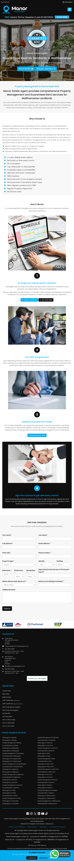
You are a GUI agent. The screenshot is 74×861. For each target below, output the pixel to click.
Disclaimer (43, 827)
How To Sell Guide (8, 723)
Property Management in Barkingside (13, 753)
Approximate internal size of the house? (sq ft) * (53, 570)
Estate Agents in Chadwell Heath (11, 758)
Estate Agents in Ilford (44, 753)
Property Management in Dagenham (13, 774)
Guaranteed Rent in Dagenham (11, 777)
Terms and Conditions (17, 827)
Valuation (68, 2)
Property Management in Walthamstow (49, 801)
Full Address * (7, 543)
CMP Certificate (11, 700)
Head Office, (9, 638)
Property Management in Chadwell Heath (14, 764)
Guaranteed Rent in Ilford (45, 761)
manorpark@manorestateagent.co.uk (17, 646)
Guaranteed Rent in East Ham (10, 788)
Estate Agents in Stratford (45, 785)
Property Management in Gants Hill (48, 748)
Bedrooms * (6, 570)
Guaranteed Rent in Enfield (10, 795)
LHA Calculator (7, 717)
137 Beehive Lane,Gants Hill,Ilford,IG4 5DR (10, 661)
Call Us (6, 2)
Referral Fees (6, 697)
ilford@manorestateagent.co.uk (15, 666)
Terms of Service (57, 848)
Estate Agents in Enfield (9, 790)
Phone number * (44, 553)
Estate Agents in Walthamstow (46, 795)
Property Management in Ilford (46, 758)
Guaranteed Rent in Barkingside (11, 756)
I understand (32, 858)
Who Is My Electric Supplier (11, 707)
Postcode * (6, 553)
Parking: (60, 561)
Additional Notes (8, 590)
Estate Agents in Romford (45, 774)
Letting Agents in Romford (45, 777)
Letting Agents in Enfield (9, 793)
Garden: (41, 561)
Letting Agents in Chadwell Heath (11, 761)
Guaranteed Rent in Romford (46, 782)
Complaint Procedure (57, 827)
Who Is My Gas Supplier (10, 710)
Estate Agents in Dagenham (10, 769)
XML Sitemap (32, 845)
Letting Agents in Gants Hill (45, 745)
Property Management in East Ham (12, 785)
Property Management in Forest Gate (48, 737)
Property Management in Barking (11, 743)
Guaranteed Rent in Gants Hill (46, 751)
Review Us (49, 824)
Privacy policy (32, 827)
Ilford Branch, (9, 657)
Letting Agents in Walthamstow (46, 798)
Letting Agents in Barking (9, 740)
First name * (7, 535)
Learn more (43, 858)
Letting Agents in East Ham (10, 782)
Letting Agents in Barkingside (10, 751)
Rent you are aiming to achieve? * (51, 581)
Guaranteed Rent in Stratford (46, 793)
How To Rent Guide (8, 720)
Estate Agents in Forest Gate (10, 801)
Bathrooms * (18, 571)
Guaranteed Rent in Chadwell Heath (12, 766)
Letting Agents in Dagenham (10, 772)
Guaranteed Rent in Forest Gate (46, 740)
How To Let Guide (8, 726)
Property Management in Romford (47, 780)
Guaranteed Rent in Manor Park (46, 772)
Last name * (43, 535)
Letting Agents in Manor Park (46, 766)
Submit (7, 608)
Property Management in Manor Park (48, 769)
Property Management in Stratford (47, 790)
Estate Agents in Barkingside (10, 748)
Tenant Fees (6, 691)
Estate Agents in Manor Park (45, 764)
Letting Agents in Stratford (45, 788)
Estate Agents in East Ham (9, 780)
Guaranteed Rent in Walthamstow (47, 803)
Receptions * (30, 571)
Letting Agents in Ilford (44, 756)
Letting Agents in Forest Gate (10, 803)
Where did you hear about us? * (14, 581)
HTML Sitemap (41, 845)
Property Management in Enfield (11, 798)
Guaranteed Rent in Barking (10, 745)
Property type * (8, 561)
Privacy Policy (45, 848)
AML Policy (5, 694)
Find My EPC (6, 713)
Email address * (44, 543)
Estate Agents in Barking (9, 737)
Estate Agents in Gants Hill (45, 743)
